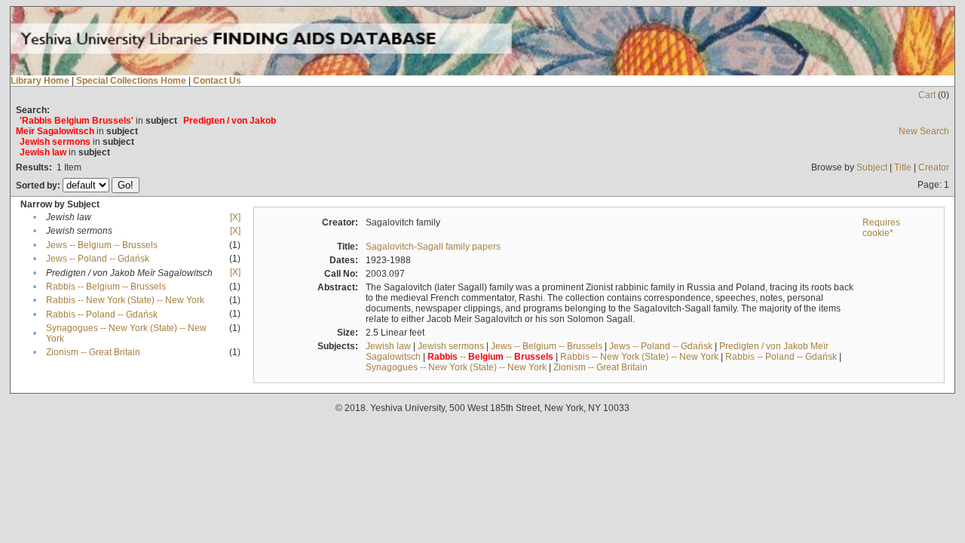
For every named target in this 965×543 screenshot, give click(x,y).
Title (902, 167)
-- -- (490, 356)
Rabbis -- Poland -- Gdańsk (102, 314)
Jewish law (388, 346)
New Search (924, 131)
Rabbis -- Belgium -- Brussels (106, 286)
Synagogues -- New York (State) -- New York (456, 367)
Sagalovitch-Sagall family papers (433, 246)
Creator (933, 167)
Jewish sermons (451, 346)
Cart (927, 95)
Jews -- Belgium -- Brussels (102, 245)
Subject (871, 167)
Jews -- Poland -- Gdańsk (97, 258)
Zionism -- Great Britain (93, 352)
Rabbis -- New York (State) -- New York (125, 300)
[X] (235, 217)
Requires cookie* (881, 227)
